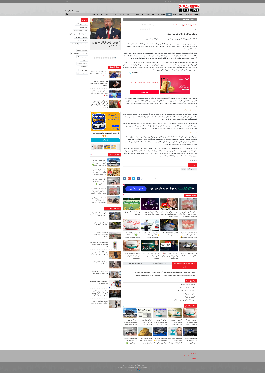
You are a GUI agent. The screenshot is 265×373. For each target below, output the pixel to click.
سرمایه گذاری (144, 92)
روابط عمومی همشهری (151, 2)
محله (153, 14)
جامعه (163, 14)
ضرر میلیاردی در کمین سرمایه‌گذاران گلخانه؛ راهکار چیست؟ (101, 234)
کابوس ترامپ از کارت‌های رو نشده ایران (106, 44)
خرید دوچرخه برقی (82, 50)
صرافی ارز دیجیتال (82, 57)
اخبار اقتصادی (186, 25)
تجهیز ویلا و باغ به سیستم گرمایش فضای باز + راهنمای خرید (99, 224)
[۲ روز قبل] (115, 225)
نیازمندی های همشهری (182, 2)
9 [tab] (96, 57)
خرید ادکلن (73, 34)
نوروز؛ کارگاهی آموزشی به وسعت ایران (184, 300)
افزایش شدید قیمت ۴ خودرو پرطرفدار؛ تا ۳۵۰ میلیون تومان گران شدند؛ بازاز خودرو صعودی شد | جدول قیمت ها (165, 272)
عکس (106, 14)
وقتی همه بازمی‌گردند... (188, 294)
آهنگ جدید (84, 47)
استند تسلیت (74, 44)
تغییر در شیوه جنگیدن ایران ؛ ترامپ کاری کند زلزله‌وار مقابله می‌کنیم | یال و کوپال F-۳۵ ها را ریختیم (99, 104)
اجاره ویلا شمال (83, 34)
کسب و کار (100, 14)
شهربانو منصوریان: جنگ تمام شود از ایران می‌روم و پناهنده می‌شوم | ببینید (99, 74)
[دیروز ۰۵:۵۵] (115, 104)
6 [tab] (103, 57)
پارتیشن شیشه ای (82, 63)
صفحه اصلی (194, 25)
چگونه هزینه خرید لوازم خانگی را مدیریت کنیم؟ (100, 263)
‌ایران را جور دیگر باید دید (188, 297)
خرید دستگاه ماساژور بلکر (80, 31)
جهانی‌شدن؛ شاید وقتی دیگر (187, 288)
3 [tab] (110, 57)
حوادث (93, 14)
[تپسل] (130, 73)
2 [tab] (112, 57)
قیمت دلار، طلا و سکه (190, 356)
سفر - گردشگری (192, 169)
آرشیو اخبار (187, 14)
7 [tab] (101, 57)
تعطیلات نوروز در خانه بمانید (187, 285)
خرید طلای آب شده (82, 40)
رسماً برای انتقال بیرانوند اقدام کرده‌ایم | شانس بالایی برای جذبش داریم (99, 93)
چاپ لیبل (84, 54)
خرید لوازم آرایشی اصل (81, 37)
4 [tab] (108, 57)
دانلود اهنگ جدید (82, 67)
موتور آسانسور (83, 27)
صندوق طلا (84, 60)
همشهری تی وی (162, 2)
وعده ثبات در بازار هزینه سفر (182, 34)
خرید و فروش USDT (81, 24)
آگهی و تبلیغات (171, 2)
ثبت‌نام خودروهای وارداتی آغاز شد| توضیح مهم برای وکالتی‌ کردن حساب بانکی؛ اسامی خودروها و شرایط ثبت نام (165, 275)
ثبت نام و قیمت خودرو (176, 25)
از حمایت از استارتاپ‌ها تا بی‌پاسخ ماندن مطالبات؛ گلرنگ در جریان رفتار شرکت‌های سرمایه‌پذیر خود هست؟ (99, 294)
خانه (195, 14)
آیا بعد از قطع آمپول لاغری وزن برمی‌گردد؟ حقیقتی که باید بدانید (99, 302)
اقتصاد (169, 14)
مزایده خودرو (83, 44)
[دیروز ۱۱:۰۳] (115, 84)
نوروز (183, 169)
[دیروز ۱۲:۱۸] (115, 216)
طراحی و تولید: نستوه (132, 370)
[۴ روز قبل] (115, 304)
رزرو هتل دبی (83, 70)
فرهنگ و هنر (135, 14)
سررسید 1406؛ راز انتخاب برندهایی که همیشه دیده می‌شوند (99, 253)
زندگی (147, 14)
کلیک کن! (105, 140)
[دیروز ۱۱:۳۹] (115, 74)
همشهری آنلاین (188, 8)
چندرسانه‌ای (113, 14)
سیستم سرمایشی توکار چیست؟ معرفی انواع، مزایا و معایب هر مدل (100, 274)
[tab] (184, 265)
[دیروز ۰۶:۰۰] (115, 94)
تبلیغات (194, 358)
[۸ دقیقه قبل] (105, 28)
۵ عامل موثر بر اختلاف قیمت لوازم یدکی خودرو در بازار (99, 282)
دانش (142, 14)
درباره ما (193, 353)
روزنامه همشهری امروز (194, 2)
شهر (158, 14)
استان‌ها (121, 14)
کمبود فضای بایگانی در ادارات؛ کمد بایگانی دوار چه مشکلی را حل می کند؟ (99, 244)
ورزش (127, 14)
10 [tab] (94, 57)
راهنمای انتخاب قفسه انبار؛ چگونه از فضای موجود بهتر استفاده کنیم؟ (99, 214)
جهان (174, 14)
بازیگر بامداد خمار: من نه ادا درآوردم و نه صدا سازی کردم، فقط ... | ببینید (99, 83)
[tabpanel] (105, 34)
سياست (180, 14)
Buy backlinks (75, 54)
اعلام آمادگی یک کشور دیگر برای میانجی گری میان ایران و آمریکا (177, 19)
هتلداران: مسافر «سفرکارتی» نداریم (185, 291)
